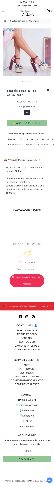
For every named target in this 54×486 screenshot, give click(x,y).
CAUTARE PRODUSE (27, 345)
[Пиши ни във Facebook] (49, 482)
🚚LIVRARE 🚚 (10, 159)
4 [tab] (31, 81)
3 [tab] (28, 81)
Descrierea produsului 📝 (29, 159)
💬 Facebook (27, 410)
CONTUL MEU (27, 342)
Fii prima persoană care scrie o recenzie (27, 280)
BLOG (29, 421)
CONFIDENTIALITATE (27, 384)
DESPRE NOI (27, 372)
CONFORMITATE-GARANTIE (27, 380)
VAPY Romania (27, 426)
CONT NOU (27, 338)
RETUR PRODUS (27, 334)
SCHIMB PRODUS (27, 330)
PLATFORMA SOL (27, 369)
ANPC (27, 365)
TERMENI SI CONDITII (27, 376)
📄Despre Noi (26, 415)
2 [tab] (25, 81)
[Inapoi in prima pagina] (5, 21)
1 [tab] (22, 81)
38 (27, 112)
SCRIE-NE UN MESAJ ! (27, 349)
